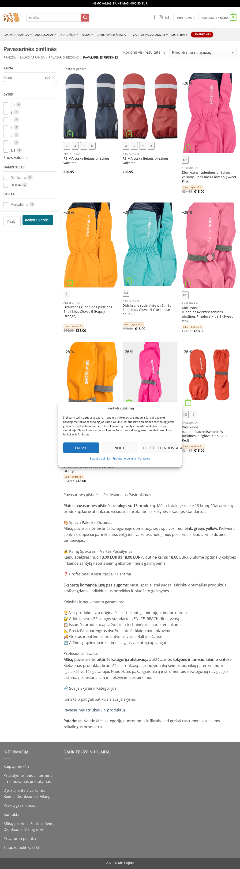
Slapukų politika (100, 458)
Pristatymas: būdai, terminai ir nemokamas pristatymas (28, 778)
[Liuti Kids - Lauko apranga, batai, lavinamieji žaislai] (11, 17)
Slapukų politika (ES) (21, 847)
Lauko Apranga (32, 57)
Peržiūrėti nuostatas (160, 448)
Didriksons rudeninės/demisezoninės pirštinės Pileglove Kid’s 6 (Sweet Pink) (207, 314)
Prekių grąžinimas (19, 805)
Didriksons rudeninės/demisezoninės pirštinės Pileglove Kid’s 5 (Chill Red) (206, 433)
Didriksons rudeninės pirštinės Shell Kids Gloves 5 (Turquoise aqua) (147, 309)
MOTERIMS (179, 35)
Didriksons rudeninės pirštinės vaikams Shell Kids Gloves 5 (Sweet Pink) (209, 176)
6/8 (13, 150)
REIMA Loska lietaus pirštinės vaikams (86, 160)
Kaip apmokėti (16, 766)
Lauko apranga (16, 35)
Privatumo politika (124, 458)
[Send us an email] (167, 17)
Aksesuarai (44, 35)
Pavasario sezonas (64, 57)
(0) (13, 104)
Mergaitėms (19, 204)
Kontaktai (144, 458)
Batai (86, 35)
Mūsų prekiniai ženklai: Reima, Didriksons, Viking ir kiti (30, 826)
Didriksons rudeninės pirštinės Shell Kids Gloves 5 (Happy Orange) (88, 311)
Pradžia (10, 57)
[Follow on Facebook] (155, 17)
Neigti (120, 448)
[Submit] (85, 18)
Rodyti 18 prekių (38, 220)
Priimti (81, 448)
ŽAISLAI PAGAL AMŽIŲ (149, 35)
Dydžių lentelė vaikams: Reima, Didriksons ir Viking (27, 793)
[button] (186, 17)
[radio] (67, 145)
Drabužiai (67, 35)
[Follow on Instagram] (161, 17)
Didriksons (18, 177)
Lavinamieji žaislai (112, 35)
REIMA (16, 185)
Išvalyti (12, 221)
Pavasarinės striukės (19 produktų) (94, 710)
